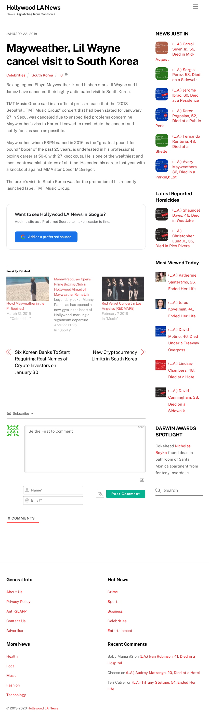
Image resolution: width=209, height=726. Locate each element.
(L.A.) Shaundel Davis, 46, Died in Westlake (186, 215)
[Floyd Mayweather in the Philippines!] (27, 289)
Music (11, 675)
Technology (16, 695)
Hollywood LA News (43, 708)
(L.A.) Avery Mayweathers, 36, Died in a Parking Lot (176, 169)
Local (11, 666)
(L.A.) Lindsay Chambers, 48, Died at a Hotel (182, 370)
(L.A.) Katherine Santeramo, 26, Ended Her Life (182, 282)
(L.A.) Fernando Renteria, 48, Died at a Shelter (177, 143)
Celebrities (15, 75)
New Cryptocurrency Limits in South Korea (114, 355)
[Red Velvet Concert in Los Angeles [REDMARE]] (123, 289)
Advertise (14, 630)
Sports (113, 601)
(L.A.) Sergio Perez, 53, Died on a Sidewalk (186, 75)
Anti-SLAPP (16, 611)
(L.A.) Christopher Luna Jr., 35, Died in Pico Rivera (174, 238)
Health (12, 656)
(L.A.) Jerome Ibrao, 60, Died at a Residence (185, 95)
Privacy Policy (18, 601)
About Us (14, 592)
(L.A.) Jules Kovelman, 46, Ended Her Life (182, 309)
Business (115, 611)
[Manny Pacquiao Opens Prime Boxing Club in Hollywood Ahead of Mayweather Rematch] (78, 305)
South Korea (42, 75)
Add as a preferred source (49, 237)
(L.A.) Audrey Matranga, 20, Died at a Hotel (163, 672)
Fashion (13, 685)
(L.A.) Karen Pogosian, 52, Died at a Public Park (178, 118)
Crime (113, 592)
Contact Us (15, 621)
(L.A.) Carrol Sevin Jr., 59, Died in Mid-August (175, 51)
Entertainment (120, 630)
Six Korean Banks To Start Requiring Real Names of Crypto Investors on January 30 (42, 362)
